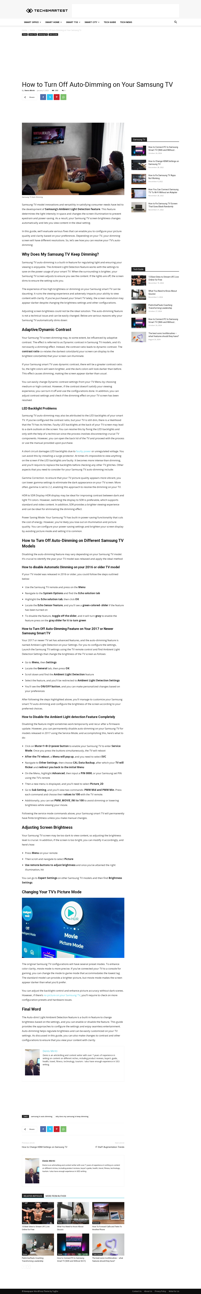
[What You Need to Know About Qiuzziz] (73, 1213)
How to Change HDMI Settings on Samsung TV (44, 1147)
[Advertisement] (125, 10)
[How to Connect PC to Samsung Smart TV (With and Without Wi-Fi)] (73, 1245)
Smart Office (31, 22)
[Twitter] (50, 97)
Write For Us (174, 1291)
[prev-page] (24, 1267)
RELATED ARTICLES (33, 1196)
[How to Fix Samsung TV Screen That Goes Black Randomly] (138, 207)
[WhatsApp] (63, 97)
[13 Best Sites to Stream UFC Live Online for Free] (38, 1213)
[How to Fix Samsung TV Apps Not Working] (138, 179)
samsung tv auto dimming (41, 1116)
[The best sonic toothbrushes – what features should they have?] (108, 1245)
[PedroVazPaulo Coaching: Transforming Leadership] (38, 1245)
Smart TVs (72, 22)
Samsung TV (43, 34)
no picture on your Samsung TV (62, 995)
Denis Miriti (30, 90)
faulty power (83, 451)
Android (96, 1223)
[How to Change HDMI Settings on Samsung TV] (138, 165)
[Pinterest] (57, 97)
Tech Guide (110, 22)
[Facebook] (43, 97)
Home (24, 30)
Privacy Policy (160, 1291)
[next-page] (28, 1267)
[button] (175, 22)
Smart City (91, 22)
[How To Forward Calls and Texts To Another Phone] (108, 1213)
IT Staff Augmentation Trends (109, 1147)
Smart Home (52, 22)
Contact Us (136, 1291)
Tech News (126, 22)
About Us (148, 1291)
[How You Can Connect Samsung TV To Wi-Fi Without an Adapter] (138, 193)
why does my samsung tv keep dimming (72, 1116)
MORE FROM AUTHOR (56, 1196)
